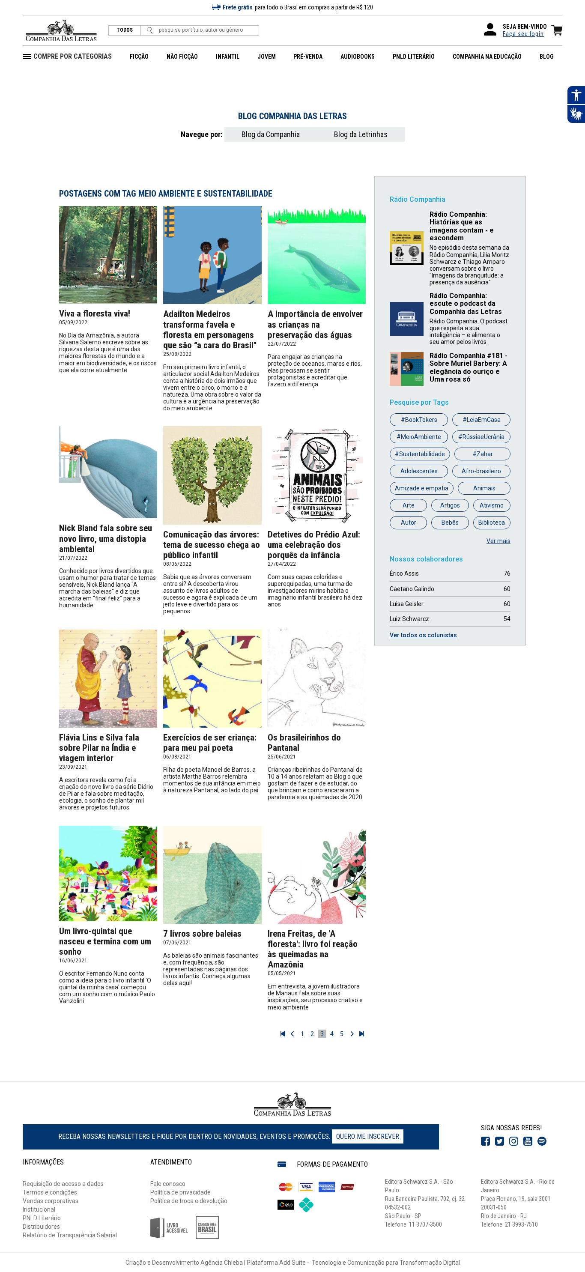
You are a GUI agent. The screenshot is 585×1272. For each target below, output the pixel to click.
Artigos (450, 505)
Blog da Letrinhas (361, 134)
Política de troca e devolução (188, 1200)
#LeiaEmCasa (482, 419)
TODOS (124, 30)
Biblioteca (491, 522)
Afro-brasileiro (481, 471)
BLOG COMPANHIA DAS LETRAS (292, 116)
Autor (408, 522)
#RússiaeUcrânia (481, 436)
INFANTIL (227, 56)
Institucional (39, 1209)
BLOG (547, 56)
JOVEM (266, 56)
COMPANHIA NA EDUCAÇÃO (487, 56)
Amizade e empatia (421, 488)
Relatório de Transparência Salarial (70, 1235)
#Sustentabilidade (420, 454)
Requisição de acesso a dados (63, 1183)
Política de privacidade (180, 1192)
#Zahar (482, 454)
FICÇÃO (139, 56)
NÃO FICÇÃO (182, 56)
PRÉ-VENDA (307, 56)
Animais (484, 488)
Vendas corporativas (50, 1200)
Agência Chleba (221, 1262)
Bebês (450, 522)
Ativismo (492, 505)
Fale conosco (167, 1183)
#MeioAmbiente (419, 436)
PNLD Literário (42, 1218)
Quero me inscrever (367, 1136)
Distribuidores (41, 1226)
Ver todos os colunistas (423, 635)
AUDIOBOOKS (357, 56)
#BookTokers (419, 419)
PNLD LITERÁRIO (414, 56)
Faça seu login (523, 33)
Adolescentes (419, 471)
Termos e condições (50, 1192)
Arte (409, 505)
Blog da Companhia (271, 134)
